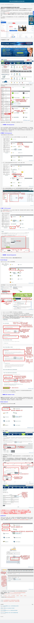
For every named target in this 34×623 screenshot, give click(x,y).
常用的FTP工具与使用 (6, 211)
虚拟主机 (25, 595)
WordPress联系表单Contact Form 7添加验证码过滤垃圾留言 (9, 610)
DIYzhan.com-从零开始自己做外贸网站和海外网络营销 (17, 592)
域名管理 (18, 595)
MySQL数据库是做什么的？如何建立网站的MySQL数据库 (20, 519)
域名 (3, 4)
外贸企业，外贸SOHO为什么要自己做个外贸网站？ (8, 608)
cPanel (9, 595)
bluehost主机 (4, 595)
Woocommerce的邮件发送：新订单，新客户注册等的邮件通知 (9, 612)
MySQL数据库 (13, 595)
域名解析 (21, 595)
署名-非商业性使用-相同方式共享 (10, 597)
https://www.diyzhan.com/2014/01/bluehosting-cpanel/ (12, 593)
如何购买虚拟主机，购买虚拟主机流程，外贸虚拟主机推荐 (11, 601)
